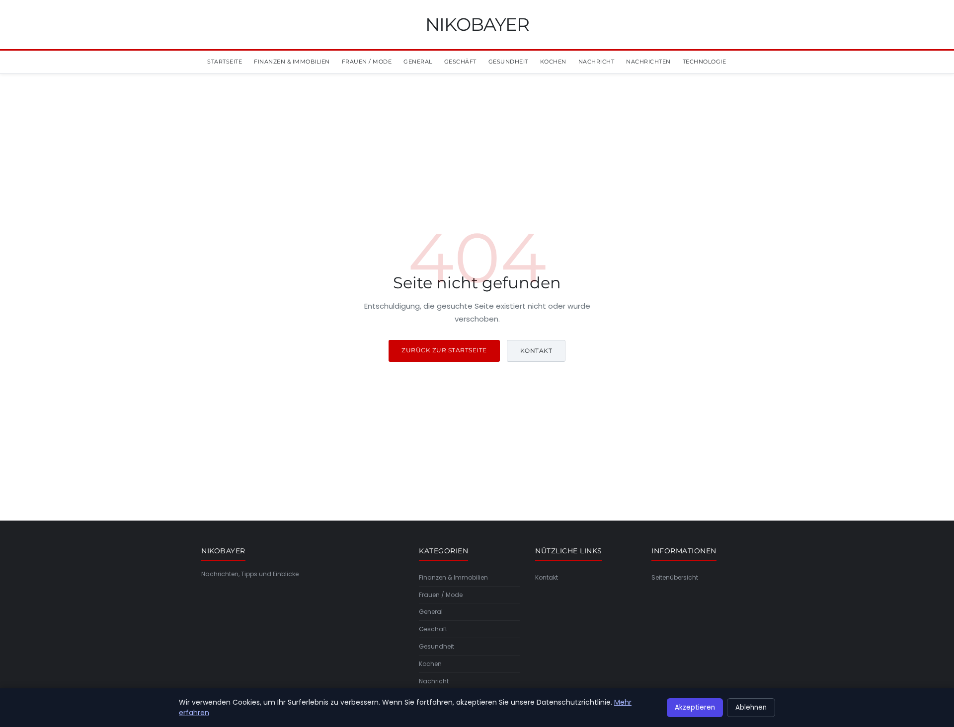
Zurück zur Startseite (444, 350)
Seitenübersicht (674, 577)
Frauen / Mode (367, 61)
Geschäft (460, 61)
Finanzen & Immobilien (292, 61)
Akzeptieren (695, 707)
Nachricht (596, 61)
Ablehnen (751, 707)
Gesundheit (508, 61)
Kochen (553, 61)
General (417, 61)
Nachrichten (648, 61)
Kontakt (536, 350)
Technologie (704, 61)
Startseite (224, 61)
